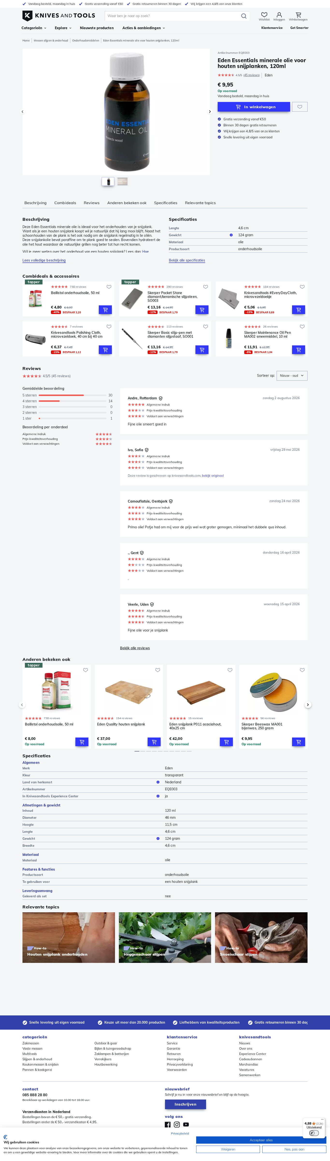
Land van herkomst (37, 782)
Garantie (173, 1048)
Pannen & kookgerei (37, 1070)
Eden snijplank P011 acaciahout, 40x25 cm (195, 726)
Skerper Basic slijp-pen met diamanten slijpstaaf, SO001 (171, 335)
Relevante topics (200, 202)
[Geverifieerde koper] (160, 398)
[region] (116, 118)
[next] (300, 705)
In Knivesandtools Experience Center (50, 796)
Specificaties (165, 202)
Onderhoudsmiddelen (85, 40)
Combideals (65, 202)
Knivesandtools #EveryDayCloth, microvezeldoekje (270, 295)
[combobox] (292, 376)
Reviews (92, 202)
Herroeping (175, 1059)
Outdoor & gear (105, 1043)
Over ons (245, 1048)
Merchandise (248, 1064)
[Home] (58, 14)
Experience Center (252, 1054)
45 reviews (251, 75)
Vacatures (246, 1070)
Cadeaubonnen (250, 1059)
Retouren (174, 1054)
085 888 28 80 (34, 1095)
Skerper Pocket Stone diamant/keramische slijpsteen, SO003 (172, 296)
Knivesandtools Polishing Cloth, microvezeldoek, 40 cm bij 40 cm (76, 335)
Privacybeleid (180, 1133)
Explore (61, 28)
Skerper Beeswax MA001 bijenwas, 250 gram (262, 726)
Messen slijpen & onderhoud (51, 40)
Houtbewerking (105, 1064)
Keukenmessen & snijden (40, 1064)
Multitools (29, 1054)
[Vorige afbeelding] (22, 111)
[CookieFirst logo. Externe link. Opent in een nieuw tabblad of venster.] (5, 1137)
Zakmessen (30, 1043)
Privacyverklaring (180, 1064)
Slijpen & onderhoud (37, 1059)
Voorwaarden (177, 1070)
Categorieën (32, 28)
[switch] (314, 1133)
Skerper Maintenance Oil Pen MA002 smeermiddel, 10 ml (267, 335)
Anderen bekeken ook (126, 202)
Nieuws (244, 1043)
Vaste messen (32, 1048)
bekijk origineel (213, 475)
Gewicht (175, 235)
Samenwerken (249, 1075)
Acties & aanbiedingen (141, 28)
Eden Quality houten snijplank (121, 724)
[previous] (30, 705)
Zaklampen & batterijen (111, 1054)
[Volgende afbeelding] (210, 111)
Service (172, 1043)
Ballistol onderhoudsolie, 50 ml (75, 293)
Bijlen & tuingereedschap (112, 1048)
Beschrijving (35, 202)
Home (26, 40)
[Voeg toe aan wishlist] (300, 107)
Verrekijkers (103, 1059)
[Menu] (322, 1120)
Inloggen (279, 19)
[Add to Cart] (105, 309)
